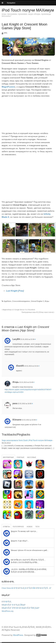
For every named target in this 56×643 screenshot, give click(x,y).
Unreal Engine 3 (37, 301)
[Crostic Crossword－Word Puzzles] (7, 468)
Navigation (11, 3)
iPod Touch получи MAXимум (28, 10)
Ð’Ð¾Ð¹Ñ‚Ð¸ (7, 602)
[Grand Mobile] (18, 478)
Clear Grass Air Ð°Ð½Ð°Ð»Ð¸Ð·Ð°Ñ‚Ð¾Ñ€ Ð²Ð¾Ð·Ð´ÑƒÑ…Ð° (27, 588)
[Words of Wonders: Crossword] (29, 478)
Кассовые (31, 457)
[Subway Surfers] (7, 478)
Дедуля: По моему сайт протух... (24, 531)
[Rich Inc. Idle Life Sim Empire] (29, 508)
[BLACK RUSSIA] (39, 478)
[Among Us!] (18, 518)
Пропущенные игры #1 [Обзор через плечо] (38, 312)
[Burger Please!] (7, 518)
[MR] (5, 33)
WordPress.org (7, 611)
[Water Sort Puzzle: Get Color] (39, 508)
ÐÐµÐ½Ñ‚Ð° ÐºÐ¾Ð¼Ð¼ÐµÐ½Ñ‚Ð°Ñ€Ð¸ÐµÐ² (20, 608)
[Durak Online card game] (29, 468)
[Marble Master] (39, 518)
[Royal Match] (39, 468)
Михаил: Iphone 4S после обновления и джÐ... (29, 550)
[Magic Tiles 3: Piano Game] (29, 498)
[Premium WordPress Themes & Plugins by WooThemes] (41, 635)
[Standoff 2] (39, 488)
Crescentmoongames (21, 301)
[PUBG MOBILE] (29, 488)
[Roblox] (7, 488)
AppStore (7, 301)
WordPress (18, 635)
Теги (37, 526)
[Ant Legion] (18, 498)
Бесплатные (8, 457)
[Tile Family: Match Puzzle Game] (18, 488)
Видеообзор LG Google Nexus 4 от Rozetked (18, 309)
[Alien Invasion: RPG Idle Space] (29, 518)
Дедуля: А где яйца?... (20, 541)
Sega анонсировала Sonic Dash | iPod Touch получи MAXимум (27, 440)
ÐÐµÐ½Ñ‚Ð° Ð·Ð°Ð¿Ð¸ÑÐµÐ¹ (14, 605)
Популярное (18, 526)
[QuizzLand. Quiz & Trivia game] (7, 498)
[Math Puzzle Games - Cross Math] (7, 508)
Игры (47, 301)
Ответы (6, 526)
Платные (20, 457)
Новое (29, 526)
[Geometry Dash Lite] (39, 498)
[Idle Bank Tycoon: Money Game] (18, 468)
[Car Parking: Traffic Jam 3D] (18, 508)
